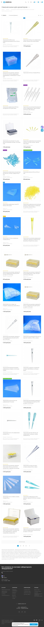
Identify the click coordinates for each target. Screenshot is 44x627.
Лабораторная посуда (6, 589)
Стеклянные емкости (5, 595)
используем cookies (18, 623)
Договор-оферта (27, 594)
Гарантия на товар (27, 592)
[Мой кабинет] (30, 2)
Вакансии (14, 595)
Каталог (4, 587)
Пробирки (3, 593)
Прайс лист (14, 596)
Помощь (36, 587)
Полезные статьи (37, 591)
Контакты (14, 593)
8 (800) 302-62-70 (22, 603)
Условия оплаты (27, 589)
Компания (14, 587)
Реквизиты (14, 592)
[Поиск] (28, 2)
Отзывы (13, 598)
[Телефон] (25, 2)
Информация (27, 587)
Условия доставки (27, 591)
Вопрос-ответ (36, 589)
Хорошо (33, 624)
